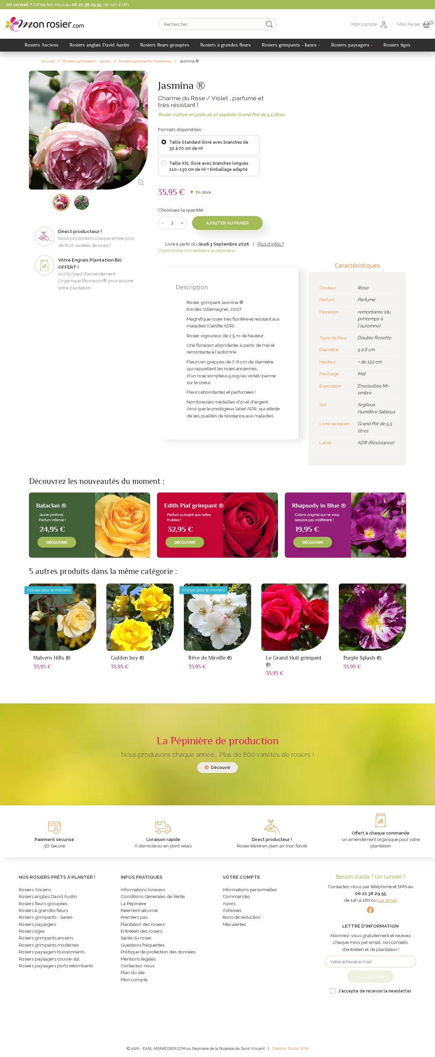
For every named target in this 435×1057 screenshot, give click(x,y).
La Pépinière (133, 903)
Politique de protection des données (158, 951)
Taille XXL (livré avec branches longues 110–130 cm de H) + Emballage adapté (208, 166)
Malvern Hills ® (51, 658)
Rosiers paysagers (37, 924)
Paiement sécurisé (139, 910)
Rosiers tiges (32, 931)
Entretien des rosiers (141, 931)
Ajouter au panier (227, 223)
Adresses (232, 910)
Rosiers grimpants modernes (49, 945)
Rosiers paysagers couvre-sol (49, 959)
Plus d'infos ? (271, 244)
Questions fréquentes (142, 945)
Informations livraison (143, 889)
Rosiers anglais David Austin (48, 896)
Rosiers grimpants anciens (46, 937)
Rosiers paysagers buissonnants (52, 951)
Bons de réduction (242, 917)
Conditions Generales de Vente (153, 896)
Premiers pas (134, 917)
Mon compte (134, 979)
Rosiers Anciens (35, 889)
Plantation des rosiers (142, 924)
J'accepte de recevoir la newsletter (374, 991)
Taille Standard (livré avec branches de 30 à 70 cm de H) (208, 145)
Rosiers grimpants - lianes (45, 917)
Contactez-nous (137, 965)
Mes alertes (234, 924)
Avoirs (229, 903)
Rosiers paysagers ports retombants (56, 965)
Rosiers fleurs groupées (43, 903)
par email (387, 900)
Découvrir (220, 767)
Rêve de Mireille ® (210, 658)
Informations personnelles (250, 889)
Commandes (236, 896)
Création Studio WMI (290, 1048)
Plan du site (132, 972)
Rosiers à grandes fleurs (43, 910)
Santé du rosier (136, 937)
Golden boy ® (127, 658)
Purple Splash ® (362, 658)
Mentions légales (138, 959)
